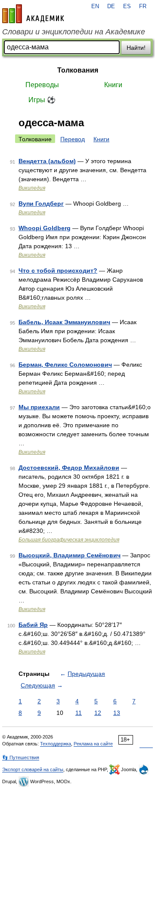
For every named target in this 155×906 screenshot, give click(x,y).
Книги (113, 84)
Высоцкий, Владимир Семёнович (70, 555)
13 (116, 712)
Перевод (72, 139)
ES (127, 6)
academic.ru (33, 13)
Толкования (77, 70)
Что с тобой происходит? (58, 270)
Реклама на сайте (93, 743)
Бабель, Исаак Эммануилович (64, 322)
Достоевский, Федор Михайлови (69, 467)
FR (142, 6)
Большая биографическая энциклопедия (69, 540)
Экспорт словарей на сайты (32, 769)
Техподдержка (55, 743)
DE (111, 6)
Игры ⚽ (42, 99)
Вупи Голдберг (41, 203)
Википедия (32, 188)
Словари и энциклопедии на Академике (73, 31)
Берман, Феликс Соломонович (65, 364)
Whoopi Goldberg (45, 228)
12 (97, 712)
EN (95, 6)
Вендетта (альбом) (47, 161)
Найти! (136, 47)
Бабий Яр (33, 624)
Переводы (42, 84)
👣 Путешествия (20, 757)
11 (78, 712)
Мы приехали (39, 407)
